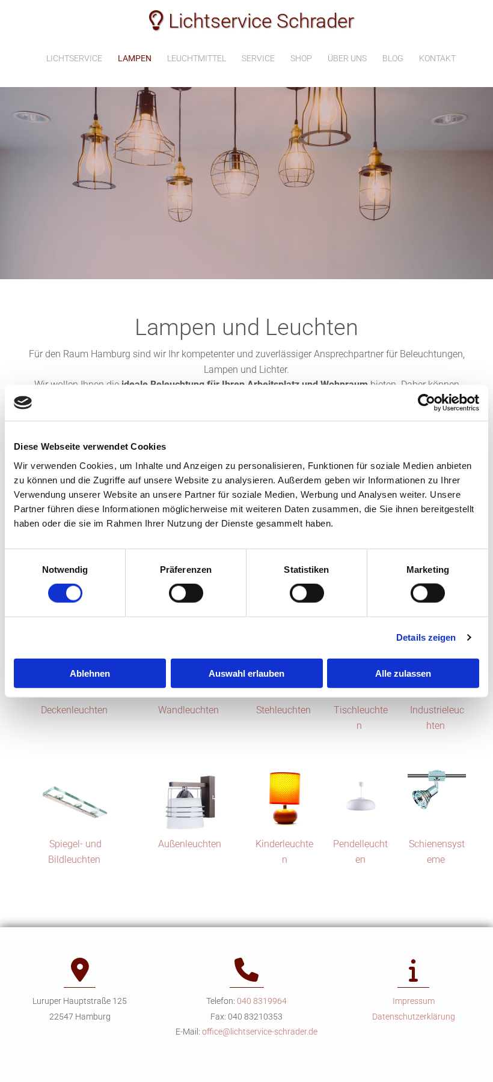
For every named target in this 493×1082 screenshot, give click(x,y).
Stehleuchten (284, 710)
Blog (392, 58)
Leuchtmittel (196, 58)
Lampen (135, 58)
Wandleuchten (189, 710)
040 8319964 (262, 1001)
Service (258, 58)
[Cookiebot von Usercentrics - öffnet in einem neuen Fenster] (426, 403)
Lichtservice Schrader (251, 20)
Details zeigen (426, 637)
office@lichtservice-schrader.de (259, 1031)
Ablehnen (90, 673)
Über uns (347, 58)
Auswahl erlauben (246, 673)
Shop (301, 58)
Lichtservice (74, 58)
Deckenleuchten (75, 710)
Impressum (414, 1001)
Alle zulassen (403, 673)
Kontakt (437, 58)
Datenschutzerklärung (413, 1016)
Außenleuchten (189, 844)
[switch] (186, 593)
